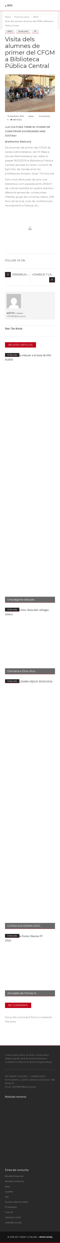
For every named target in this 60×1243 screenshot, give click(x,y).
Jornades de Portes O (21, 993)
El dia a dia (23, 31)
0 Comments (44, 116)
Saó (7, 1196)
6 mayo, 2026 (26, 1160)
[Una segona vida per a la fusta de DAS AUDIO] (30, 478)
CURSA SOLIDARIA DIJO (23, 925)
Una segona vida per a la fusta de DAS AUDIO (34, 1154)
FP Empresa (11, 1207)
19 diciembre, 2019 (15, 116)
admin (31, 116)
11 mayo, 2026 (27, 1130)
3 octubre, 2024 (27, 1118)
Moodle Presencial (14, 1176)
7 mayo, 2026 (26, 1147)
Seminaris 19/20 (13, 1217)
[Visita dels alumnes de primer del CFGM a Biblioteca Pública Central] (14, 301)
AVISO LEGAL (46, 1237)
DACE (35, 16)
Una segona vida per (20, 599)
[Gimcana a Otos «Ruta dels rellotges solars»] (30, 641)
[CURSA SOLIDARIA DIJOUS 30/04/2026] (30, 804)
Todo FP (9, 1212)
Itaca (7, 1186)
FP (35, 31)
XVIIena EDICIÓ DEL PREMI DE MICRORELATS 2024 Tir (35, 1111)
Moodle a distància (14, 1181)
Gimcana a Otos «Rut (21, 671)
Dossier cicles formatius (16, 1201)
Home (8, 16)
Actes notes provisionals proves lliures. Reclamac (34, 1125)
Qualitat (9, 1191)
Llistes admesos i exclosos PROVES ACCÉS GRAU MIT (35, 1140)
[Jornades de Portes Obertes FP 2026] (30, 965)
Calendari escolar (13, 1222)
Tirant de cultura (22, 16)
